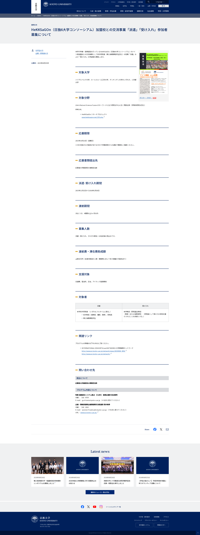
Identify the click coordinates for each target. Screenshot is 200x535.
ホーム (33, 15)
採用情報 (140, 2)
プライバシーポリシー (151, 520)
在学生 (125, 6)
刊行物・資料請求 (131, 2)
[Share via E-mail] (167, 429)
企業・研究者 (152, 6)
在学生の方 (39, 50)
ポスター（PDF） (146, 98)
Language (159, 2)
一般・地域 (141, 6)
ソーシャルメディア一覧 (113, 507)
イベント (106, 2)
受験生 (117, 6)
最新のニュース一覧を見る (100, 492)
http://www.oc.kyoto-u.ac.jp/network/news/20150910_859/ (103, 351)
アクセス (113, 2)
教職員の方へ (161, 525)
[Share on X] (161, 429)
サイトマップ (138, 520)
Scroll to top (198, 533)
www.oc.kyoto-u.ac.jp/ (88, 412)
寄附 (163, 6)
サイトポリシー (164, 520)
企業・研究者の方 (42, 53)
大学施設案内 (121, 2)
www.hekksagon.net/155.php (92, 117)
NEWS (39, 15)
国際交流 (34, 25)
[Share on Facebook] (154, 429)
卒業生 (132, 6)
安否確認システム (144, 525)
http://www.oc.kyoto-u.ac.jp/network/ (96, 354)
